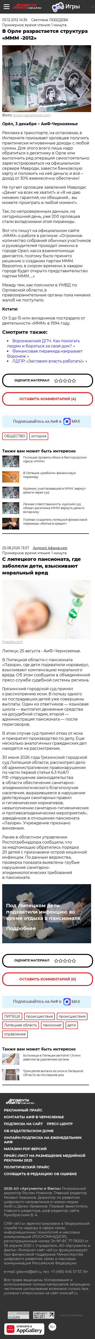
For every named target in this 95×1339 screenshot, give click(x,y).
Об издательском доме (29, 1131)
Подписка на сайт (23, 1124)
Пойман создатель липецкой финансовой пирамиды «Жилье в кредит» (55, 521)
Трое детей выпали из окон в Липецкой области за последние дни (53, 1073)
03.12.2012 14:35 (14, 20)
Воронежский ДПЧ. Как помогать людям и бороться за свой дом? (43, 343)
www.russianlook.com (32, 115)
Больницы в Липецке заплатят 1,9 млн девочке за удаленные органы (51, 1057)
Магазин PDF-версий (25, 1149)
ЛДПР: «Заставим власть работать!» (48, 361)
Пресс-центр (60, 1124)
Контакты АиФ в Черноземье (34, 1117)
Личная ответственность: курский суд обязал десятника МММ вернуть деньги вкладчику (53, 508)
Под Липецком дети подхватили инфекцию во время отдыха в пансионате (43, 912)
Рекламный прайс (23, 1110)
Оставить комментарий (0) (47, 979)
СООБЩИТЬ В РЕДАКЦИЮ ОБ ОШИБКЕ (40, 1174)
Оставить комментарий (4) (47, 399)
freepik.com (12, 642)
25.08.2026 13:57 (15, 548)
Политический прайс (26, 1167)
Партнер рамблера (71, 1315)
